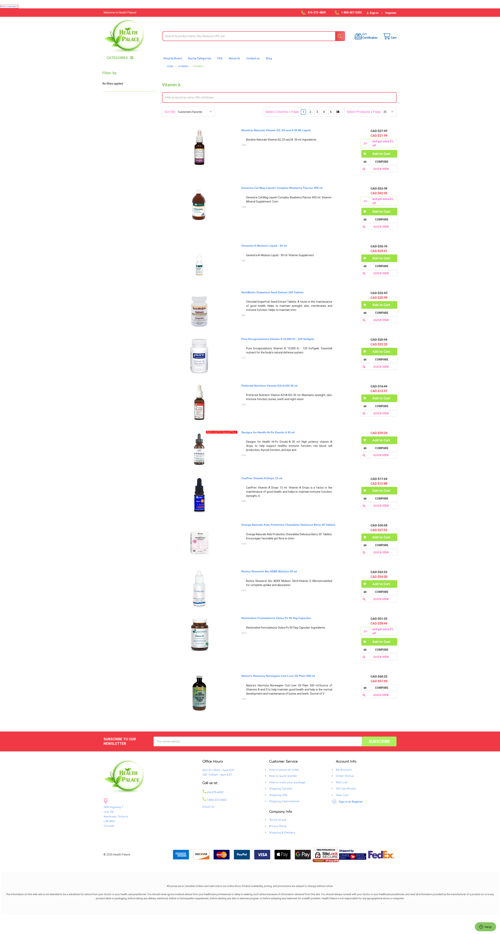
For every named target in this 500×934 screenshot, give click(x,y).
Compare (381, 161)
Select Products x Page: (364, 112)
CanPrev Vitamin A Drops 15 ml (261, 478)
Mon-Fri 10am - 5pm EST (218, 770)
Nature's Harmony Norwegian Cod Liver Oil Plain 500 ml (278, 675)
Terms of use (277, 820)
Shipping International (284, 801)
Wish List (341, 782)
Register (390, 12)
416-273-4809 (214, 792)
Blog (269, 58)
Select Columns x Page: (282, 112)
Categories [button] (117, 58)
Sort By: (170, 112)
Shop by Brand (172, 58)
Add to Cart (381, 154)
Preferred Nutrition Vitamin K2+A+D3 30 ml (269, 385)
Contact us (253, 58)
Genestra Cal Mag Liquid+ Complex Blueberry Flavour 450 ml (281, 187)
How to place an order (284, 769)
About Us (234, 58)
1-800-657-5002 (216, 800)
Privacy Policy (278, 826)
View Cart (342, 795)
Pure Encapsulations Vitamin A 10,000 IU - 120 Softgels (277, 339)
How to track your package (287, 782)
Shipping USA (278, 795)
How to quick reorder (283, 776)
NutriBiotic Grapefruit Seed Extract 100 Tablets (272, 292)
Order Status (345, 776)
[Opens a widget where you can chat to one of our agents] (485, 927)
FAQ (219, 58)
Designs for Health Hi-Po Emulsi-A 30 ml (268, 432)
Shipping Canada (280, 788)
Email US (208, 807)
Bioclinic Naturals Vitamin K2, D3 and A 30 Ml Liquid (276, 130)
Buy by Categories (199, 58)
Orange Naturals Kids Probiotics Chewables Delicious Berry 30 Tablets (288, 524)
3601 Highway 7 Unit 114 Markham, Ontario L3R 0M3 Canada (116, 816)
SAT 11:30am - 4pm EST (217, 774)
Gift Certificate (346, 788)
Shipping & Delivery (282, 832)
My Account (344, 769)
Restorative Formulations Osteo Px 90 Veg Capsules (276, 618)
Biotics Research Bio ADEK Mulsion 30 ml (269, 571)
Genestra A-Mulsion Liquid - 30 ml (264, 245)
